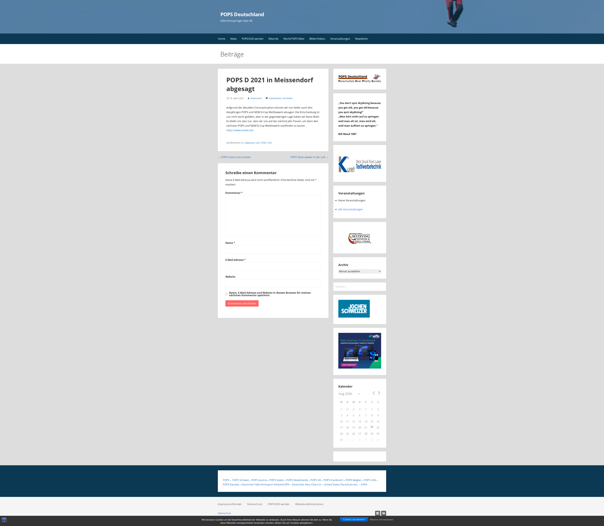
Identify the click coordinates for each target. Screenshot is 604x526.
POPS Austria (259, 480)
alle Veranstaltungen (350, 209)
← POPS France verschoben (234, 157)
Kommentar (234, 193)
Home (221, 38)
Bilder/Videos (317, 38)
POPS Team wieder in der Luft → (309, 157)
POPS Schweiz (240, 480)
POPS (263, 142)
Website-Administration (309, 504)
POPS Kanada (231, 484)
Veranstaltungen (340, 38)
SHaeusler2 (256, 98)
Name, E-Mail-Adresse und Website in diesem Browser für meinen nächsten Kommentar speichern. (270, 294)
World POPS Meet (293, 38)
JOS (258, 142)
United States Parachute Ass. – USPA (345, 484)
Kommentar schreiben (281, 98)
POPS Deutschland (242, 14)
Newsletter (361, 38)
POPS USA (370, 480)
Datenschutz (254, 504)
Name (230, 243)
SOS (270, 142)
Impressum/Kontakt (230, 504)
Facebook (377, 513)
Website (230, 276)
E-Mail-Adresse (235, 260)
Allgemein (250, 142)
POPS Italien (276, 480)
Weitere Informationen (381, 519)
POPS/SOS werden (252, 38)
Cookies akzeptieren (354, 519)
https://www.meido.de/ (240, 130)
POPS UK (315, 480)
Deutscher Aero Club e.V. (306, 484)
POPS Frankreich (333, 480)
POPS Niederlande (297, 480)
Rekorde (273, 38)
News (233, 38)
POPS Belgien (353, 480)
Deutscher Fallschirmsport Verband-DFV (265, 484)
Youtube (383, 513)
